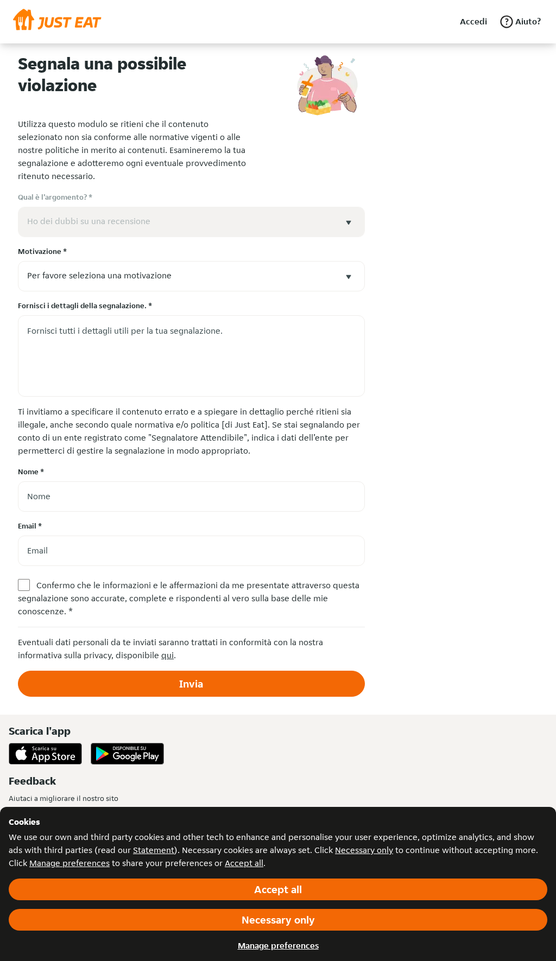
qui (167, 655)
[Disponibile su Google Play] (127, 754)
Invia (191, 684)
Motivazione (42, 251)
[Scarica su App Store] (45, 754)
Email (30, 526)
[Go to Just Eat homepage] (57, 21)
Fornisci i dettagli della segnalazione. (85, 305)
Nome (31, 471)
